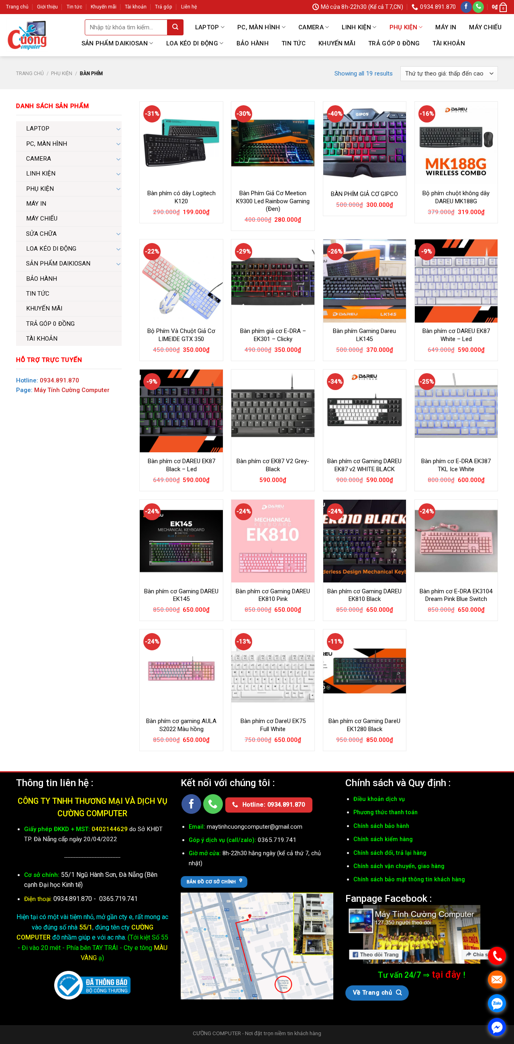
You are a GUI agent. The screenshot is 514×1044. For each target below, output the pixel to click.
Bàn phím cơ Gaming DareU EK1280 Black (364, 725)
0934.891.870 (59, 380)
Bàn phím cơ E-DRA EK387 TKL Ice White (456, 465)
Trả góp (163, 7)
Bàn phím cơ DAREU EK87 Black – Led (181, 465)
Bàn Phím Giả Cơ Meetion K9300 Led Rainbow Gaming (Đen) (273, 201)
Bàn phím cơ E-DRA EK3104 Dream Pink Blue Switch (456, 595)
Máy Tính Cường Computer (72, 390)
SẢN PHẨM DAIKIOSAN (115, 43)
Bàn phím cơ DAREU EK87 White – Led (456, 335)
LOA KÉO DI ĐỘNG (192, 43)
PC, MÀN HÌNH (258, 27)
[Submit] (175, 27)
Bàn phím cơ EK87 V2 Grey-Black (273, 465)
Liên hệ (189, 7)
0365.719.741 (118, 899)
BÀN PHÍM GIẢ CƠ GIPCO (364, 194)
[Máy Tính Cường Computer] (421, 934)
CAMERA (311, 27)
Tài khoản (136, 7)
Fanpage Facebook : (388, 898)
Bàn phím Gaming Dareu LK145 (364, 335)
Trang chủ (17, 7)
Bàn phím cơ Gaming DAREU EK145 (181, 595)
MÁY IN (445, 27)
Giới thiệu (47, 7)
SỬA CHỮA (41, 233)
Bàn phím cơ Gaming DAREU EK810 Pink (273, 595)
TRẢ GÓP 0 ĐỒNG (394, 43)
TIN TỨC (293, 43)
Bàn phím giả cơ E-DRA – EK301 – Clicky (273, 335)
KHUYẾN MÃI (336, 43)
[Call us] (478, 7)
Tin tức (74, 7)
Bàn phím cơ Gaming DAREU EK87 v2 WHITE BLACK (364, 465)
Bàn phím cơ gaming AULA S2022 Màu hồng (181, 725)
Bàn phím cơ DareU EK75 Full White (273, 725)
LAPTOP (207, 27)
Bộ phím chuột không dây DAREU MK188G (456, 197)
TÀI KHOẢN (448, 43)
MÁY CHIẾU (485, 27)
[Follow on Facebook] (466, 7)
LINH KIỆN (356, 27)
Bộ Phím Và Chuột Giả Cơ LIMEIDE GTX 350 (181, 335)
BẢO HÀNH (253, 43)
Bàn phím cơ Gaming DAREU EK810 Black (364, 595)
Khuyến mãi (103, 7)
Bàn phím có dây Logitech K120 (181, 197)
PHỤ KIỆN (403, 27)
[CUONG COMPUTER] (27, 35)
